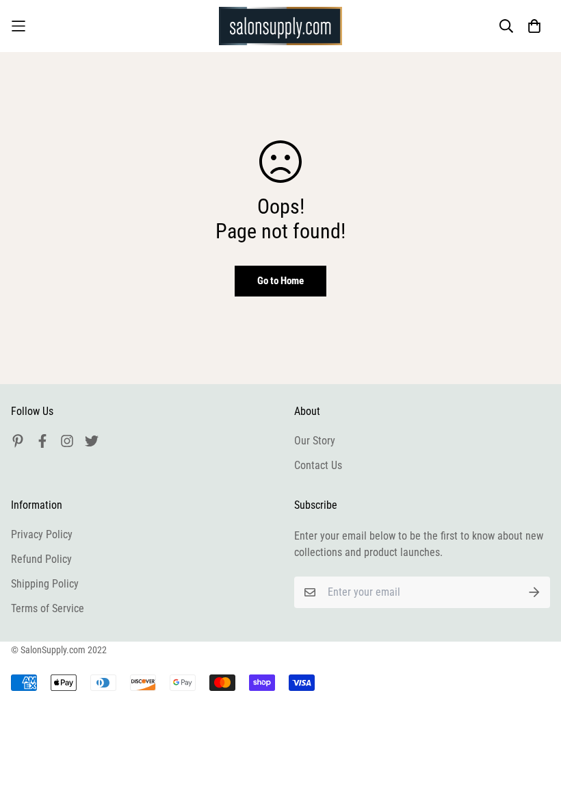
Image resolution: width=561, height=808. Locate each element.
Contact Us (318, 465)
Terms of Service (47, 608)
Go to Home (280, 281)
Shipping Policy (45, 583)
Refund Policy (41, 559)
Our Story (314, 440)
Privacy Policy (42, 534)
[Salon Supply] (280, 26)
